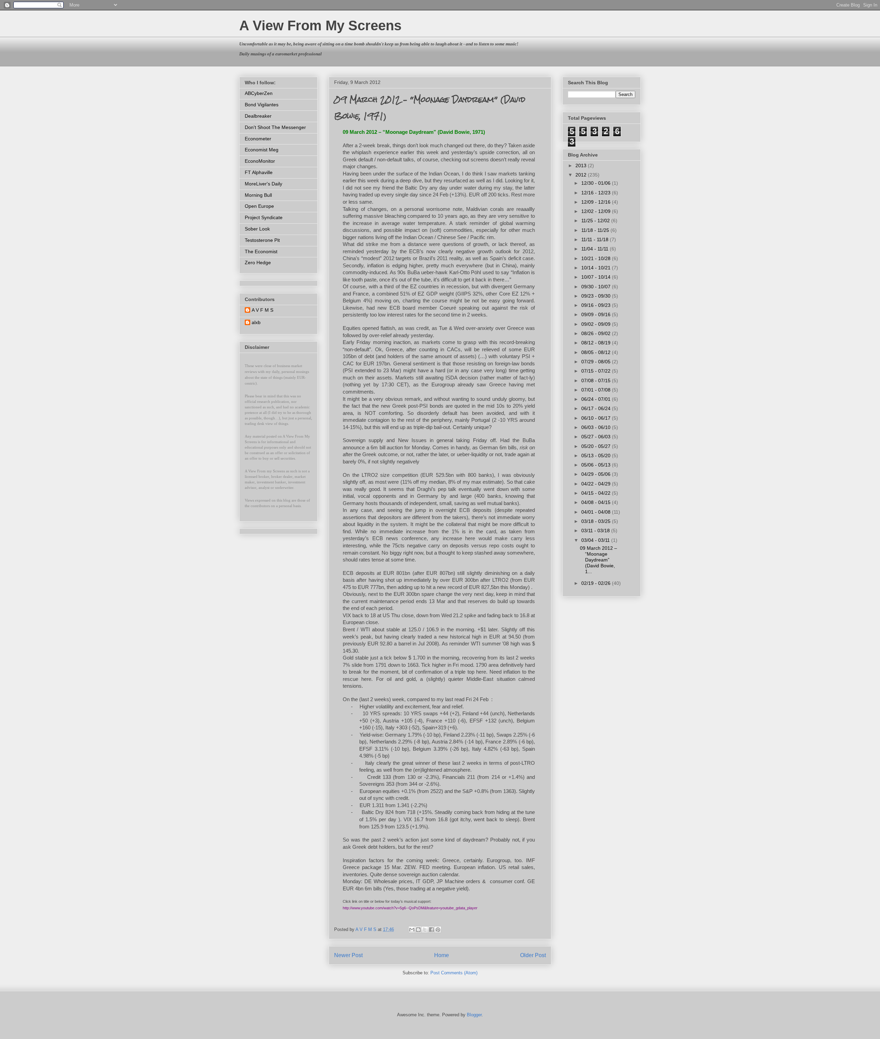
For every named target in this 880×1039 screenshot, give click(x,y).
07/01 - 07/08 (596, 390)
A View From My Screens (320, 25)
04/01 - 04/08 (596, 512)
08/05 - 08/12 (596, 352)
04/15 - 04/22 (596, 493)
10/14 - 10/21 (596, 267)
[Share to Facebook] (431, 929)
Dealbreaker (258, 116)
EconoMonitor (260, 161)
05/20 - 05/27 (596, 446)
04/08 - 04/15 (596, 502)
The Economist (261, 251)
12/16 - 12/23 (596, 192)
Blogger (474, 1014)
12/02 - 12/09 (596, 211)
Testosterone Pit (262, 240)
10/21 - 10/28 (596, 258)
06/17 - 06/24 (596, 408)
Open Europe (259, 206)
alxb (256, 322)
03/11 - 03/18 (596, 530)
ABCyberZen (259, 93)
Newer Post (348, 955)
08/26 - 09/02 (596, 333)
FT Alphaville (259, 172)
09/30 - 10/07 (596, 286)
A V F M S (262, 310)
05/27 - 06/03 (596, 436)
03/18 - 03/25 (596, 521)
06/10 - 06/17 (596, 418)
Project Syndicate (264, 217)
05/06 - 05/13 (596, 465)
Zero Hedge (258, 262)
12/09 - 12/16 (596, 202)
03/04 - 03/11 (596, 540)
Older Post (533, 955)
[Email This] (411, 929)
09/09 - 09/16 (596, 314)
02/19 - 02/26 (596, 583)
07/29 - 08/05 (596, 361)
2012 (581, 175)
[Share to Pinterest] (437, 929)
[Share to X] (424, 929)
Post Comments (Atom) (453, 972)
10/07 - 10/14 (596, 277)
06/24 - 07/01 (596, 399)
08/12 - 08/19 (596, 342)
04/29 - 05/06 (596, 474)
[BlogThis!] (418, 929)
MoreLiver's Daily (263, 183)
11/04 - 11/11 (595, 248)
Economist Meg (261, 149)
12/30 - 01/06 (596, 183)
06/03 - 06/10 (596, 427)
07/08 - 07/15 (596, 380)
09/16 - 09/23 (596, 305)
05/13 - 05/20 (596, 455)
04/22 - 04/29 (596, 483)
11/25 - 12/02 (596, 220)
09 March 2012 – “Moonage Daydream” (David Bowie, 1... (598, 559)
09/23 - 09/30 (596, 296)
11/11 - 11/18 (595, 239)
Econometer (258, 138)
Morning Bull (258, 195)
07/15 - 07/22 (596, 371)
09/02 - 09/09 (596, 324)
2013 (581, 165)
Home (441, 955)
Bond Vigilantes (261, 104)
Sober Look (257, 229)
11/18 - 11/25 (595, 230)
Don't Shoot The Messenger (275, 127)
